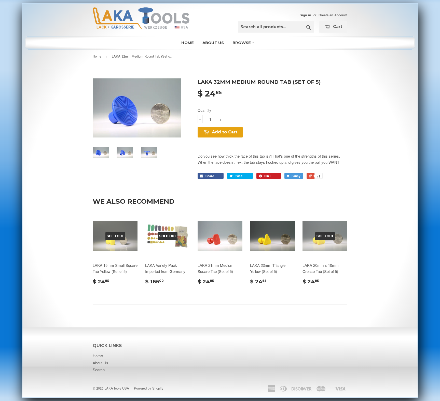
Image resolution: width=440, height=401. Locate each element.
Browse (242, 42)
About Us (213, 42)
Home (187, 42)
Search (99, 369)
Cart (337, 26)
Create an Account (333, 15)
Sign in (305, 15)
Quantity (204, 110)
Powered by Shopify (148, 388)
